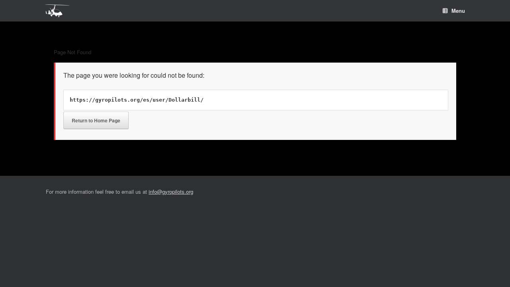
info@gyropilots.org (171, 191)
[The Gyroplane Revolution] (57, 11)
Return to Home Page (96, 120)
